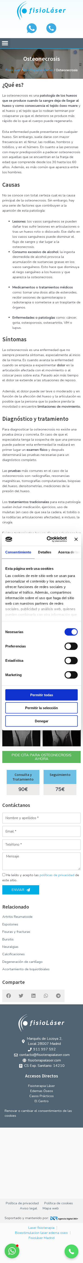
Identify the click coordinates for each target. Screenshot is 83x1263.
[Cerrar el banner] (76, 539)
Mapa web (51, 1208)
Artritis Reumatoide (17, 916)
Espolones (10, 924)
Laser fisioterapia (41, 1227)
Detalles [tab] (44, 552)
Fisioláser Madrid (41, 1238)
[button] (5, 43)
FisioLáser (13, 70)
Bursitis (8, 939)
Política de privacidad (22, 1203)
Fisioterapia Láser (41, 1085)
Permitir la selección (41, 708)
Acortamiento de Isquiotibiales (26, 969)
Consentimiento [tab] (18, 552)
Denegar (41, 721)
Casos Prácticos (41, 1096)
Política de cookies (58, 1203)
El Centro (42, 1101)
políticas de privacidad (57, 875)
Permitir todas (41, 695)
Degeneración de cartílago (22, 961)
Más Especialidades (38, 70)
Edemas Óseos (41, 1091)
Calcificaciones (13, 954)
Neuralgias (10, 946)
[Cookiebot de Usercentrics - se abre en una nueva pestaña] (49, 539)
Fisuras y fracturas (16, 931)
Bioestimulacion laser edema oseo (41, 1232)
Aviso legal (28, 1208)
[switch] (71, 646)
